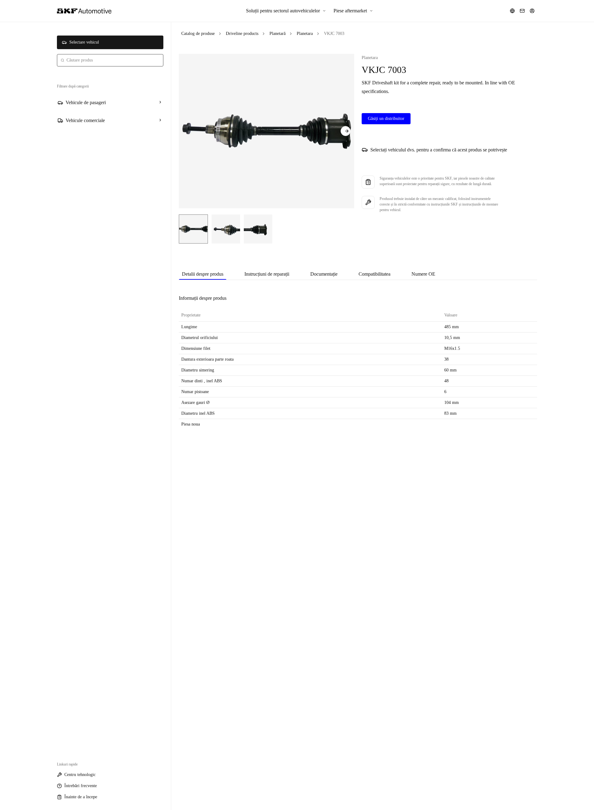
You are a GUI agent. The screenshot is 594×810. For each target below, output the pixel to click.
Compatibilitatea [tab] (374, 274)
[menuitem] (286, 11)
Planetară (277, 33)
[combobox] (110, 60)
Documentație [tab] (324, 274)
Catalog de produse (198, 33)
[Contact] (522, 11)
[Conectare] (532, 11)
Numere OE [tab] (423, 274)
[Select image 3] (258, 229)
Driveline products (242, 33)
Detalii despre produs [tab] (202, 274)
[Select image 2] (226, 229)
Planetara (305, 33)
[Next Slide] (346, 131)
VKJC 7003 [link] (334, 33)
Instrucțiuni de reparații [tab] (266, 274)
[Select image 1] (193, 229)
